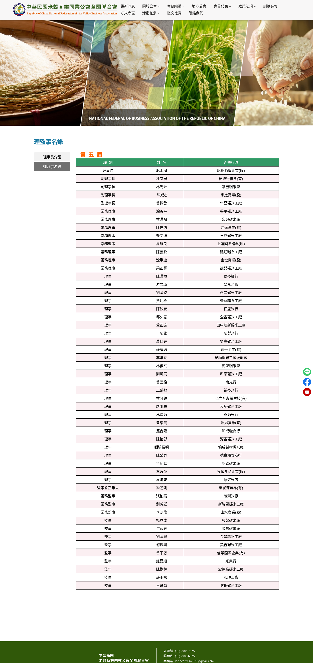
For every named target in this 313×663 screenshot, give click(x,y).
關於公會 (149, 6)
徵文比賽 (174, 13)
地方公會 (199, 6)
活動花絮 (149, 13)
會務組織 (174, 6)
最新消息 (127, 6)
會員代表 (221, 6)
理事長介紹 (52, 157)
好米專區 (127, 13)
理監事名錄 (52, 167)
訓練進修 (270, 6)
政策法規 (245, 6)
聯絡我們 (196, 13)
